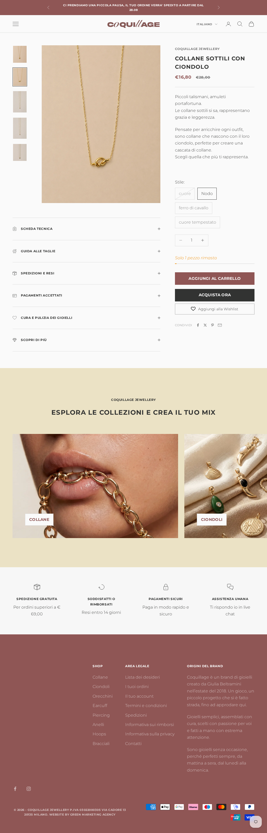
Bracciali (101, 743)
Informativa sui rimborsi (149, 724)
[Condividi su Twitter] (205, 325)
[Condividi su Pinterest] (212, 325)
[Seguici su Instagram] (28, 788)
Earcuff (100, 705)
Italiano (204, 24)
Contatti (133, 743)
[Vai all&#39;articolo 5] (20, 152)
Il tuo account (139, 696)
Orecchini (103, 696)
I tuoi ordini (137, 686)
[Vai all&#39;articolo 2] (20, 76)
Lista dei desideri (142, 677)
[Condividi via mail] (220, 325)
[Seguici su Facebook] (15, 788)
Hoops (99, 733)
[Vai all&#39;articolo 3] (20, 102)
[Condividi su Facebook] (198, 325)
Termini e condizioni (146, 705)
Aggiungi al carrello (215, 278)
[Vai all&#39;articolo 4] (20, 128)
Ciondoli (211, 519)
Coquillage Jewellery (197, 49)
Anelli (98, 724)
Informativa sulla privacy (149, 733)
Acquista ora (215, 294)
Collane (39, 519)
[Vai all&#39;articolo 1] (20, 54)
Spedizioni (136, 715)
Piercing (101, 715)
